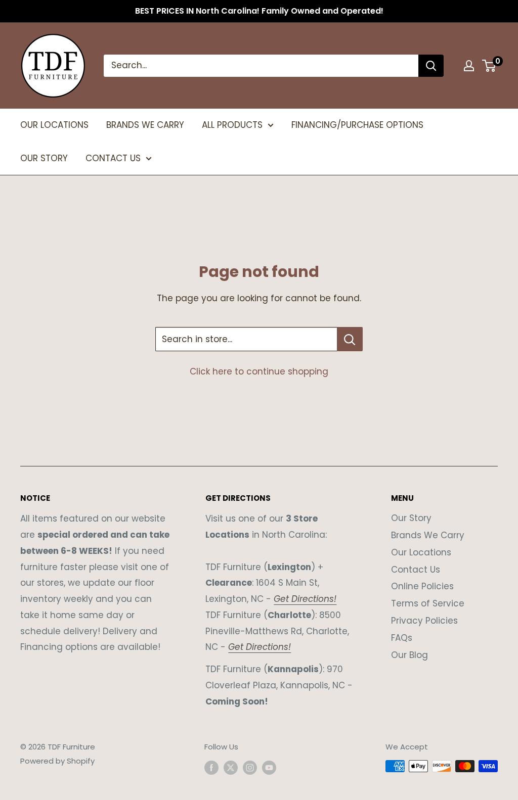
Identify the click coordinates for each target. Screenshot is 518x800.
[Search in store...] (350, 339)
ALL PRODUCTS (232, 125)
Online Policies (422, 586)
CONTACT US (113, 158)
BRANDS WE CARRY (145, 125)
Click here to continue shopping (259, 371)
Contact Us (415, 569)
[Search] (431, 66)
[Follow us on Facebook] (211, 767)
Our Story (411, 518)
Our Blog (409, 655)
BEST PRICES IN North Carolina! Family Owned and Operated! (259, 11)
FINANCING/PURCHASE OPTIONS (357, 125)
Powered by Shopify (57, 761)
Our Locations (421, 552)
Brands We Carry (427, 535)
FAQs (401, 638)
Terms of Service (427, 603)
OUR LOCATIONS (54, 125)
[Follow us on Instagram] (250, 767)
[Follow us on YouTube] (269, 767)
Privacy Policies (424, 621)
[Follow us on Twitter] (231, 767)
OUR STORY (44, 158)
